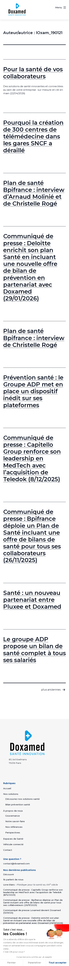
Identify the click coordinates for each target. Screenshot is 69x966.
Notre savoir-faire (15, 821)
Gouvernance (12, 815)
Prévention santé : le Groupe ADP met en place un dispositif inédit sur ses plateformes (33, 391)
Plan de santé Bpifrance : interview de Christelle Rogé (33, 337)
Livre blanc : (30, 884)
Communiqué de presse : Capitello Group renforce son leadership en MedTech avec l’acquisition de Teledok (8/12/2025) (32, 458)
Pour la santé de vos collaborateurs (33, 73)
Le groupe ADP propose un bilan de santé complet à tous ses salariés (34, 650)
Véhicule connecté (13, 844)
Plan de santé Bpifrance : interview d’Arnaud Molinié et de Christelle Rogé (33, 193)
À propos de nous (13, 810)
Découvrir (8, 874)
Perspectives (12, 832)
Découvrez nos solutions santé (22, 799)
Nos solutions (10, 794)
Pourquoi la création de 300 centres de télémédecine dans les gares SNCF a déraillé (33, 136)
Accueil (7, 788)
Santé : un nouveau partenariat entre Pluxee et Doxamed (32, 599)
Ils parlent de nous (13, 879)
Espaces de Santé (13, 838)
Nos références (13, 827)
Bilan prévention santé (17, 804)
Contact (7, 850)
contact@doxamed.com (16, 863)
